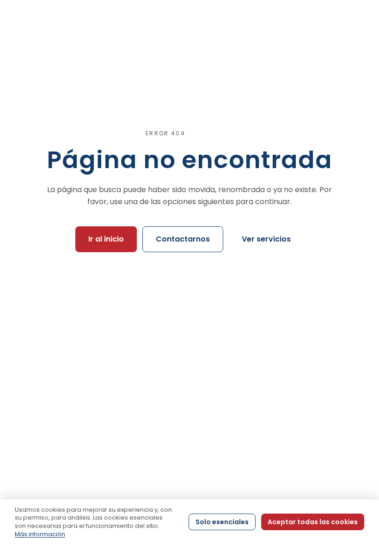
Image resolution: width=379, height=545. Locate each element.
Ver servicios (266, 239)
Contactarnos (183, 239)
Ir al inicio (106, 239)
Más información (40, 534)
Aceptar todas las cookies (313, 522)
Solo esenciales (222, 522)
